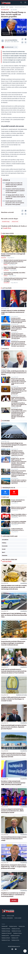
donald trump (5, 221)
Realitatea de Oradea (21, 695)
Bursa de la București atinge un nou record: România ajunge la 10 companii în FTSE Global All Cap (13, 444)
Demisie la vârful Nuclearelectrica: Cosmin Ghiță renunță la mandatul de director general (15, 190)
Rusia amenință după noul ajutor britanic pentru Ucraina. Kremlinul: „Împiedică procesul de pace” (13, 727)
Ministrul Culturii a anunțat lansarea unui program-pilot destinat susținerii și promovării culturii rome (15, 261)
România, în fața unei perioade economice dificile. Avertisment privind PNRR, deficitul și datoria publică (13, 782)
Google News (7, 228)
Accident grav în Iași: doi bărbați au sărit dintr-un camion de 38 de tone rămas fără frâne (14, 615)
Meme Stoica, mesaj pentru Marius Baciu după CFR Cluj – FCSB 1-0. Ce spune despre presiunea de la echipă (14, 866)
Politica (5, 264)
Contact (3, 915)
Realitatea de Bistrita (6, 928)
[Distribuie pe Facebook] (25, 39)
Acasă (4, 7)
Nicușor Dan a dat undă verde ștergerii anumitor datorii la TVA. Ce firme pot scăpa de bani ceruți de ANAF (18, 381)
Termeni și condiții (10, 915)
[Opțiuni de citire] (25, 951)
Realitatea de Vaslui (16, 928)
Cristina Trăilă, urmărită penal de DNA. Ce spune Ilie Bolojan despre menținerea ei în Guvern (14, 372)
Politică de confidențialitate (7, 918)
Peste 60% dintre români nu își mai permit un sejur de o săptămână (18, 481)
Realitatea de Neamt (6, 937)
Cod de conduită (18, 918)
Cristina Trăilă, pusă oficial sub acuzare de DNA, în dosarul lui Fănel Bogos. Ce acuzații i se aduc (13, 699)
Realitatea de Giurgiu (6, 931)
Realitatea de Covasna (16, 931)
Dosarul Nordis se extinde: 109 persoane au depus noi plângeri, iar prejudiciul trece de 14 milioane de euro (13, 643)
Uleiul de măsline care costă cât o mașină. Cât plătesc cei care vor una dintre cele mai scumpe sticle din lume (14, 587)
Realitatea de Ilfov (5, 935)
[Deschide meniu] (25, 3)
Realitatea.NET (5, 926)
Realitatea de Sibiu (15, 940)
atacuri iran (15, 221)
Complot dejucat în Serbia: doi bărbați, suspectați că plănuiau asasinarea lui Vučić (14, 184)
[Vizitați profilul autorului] (2, 40)
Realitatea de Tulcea (6, 940)
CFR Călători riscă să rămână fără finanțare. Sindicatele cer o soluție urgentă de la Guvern (17, 453)
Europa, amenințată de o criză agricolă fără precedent (18, 501)
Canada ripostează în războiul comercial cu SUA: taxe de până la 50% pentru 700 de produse (14, 202)
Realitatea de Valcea (17, 933)
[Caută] (21, 2)
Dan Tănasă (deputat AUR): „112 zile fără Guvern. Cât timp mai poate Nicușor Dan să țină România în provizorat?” (19, 390)
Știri (7, 7)
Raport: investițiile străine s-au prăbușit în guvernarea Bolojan (15, 267)
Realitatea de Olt (15, 937)
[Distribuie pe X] (25, 42)
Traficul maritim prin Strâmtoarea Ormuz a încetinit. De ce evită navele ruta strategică (15, 280)
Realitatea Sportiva (13, 926)
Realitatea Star (22, 926)
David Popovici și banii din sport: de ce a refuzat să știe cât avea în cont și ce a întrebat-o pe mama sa (18, 344)
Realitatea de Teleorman (7, 933)
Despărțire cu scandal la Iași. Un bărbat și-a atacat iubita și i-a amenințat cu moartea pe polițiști (13, 894)
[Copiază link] (22, 39)
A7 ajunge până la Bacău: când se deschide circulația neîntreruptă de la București (15, 196)
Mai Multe (14, 900)
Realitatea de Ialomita (15, 935)
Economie (3, 257)
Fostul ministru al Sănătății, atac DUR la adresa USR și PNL (18, 523)
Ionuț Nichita (13, 40)
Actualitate (11, 7)
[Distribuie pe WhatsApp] (22, 42)
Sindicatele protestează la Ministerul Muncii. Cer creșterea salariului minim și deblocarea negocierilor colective (19, 473)
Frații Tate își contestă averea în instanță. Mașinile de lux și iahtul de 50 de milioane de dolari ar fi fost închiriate (13, 671)
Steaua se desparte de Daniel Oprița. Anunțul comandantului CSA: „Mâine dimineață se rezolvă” (12, 810)
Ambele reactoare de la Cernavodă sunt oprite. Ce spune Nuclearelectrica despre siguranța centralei (13, 755)
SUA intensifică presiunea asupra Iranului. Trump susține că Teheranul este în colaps (14, 838)
